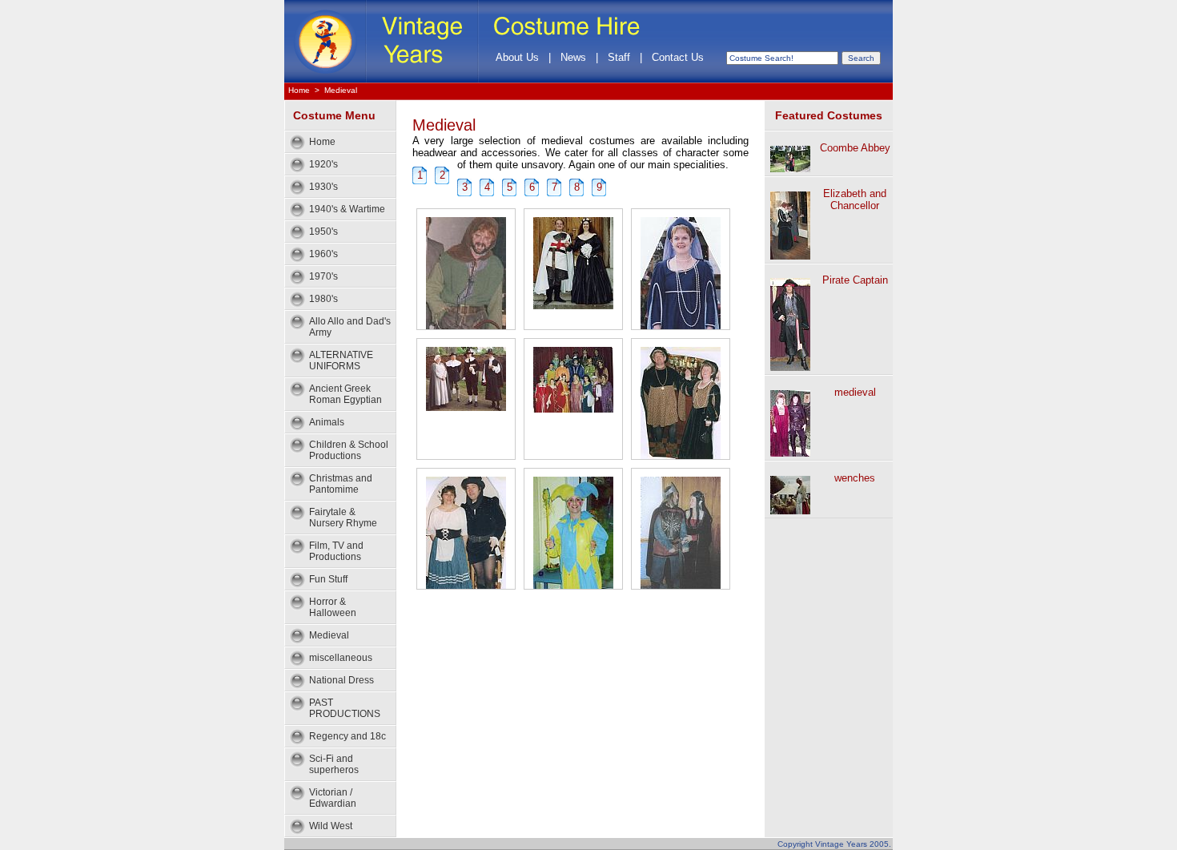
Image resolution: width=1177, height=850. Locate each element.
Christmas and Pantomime (340, 484)
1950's (323, 231)
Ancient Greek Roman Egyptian (345, 394)
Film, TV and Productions (336, 551)
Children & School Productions (348, 450)
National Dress (341, 680)
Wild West (330, 826)
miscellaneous (340, 657)
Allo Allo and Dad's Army (350, 327)
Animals (326, 422)
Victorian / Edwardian (332, 798)
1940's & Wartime (347, 209)
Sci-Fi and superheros (334, 764)
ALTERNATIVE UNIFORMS (341, 360)
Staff (619, 57)
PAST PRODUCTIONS (344, 708)
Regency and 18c (347, 736)
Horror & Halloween (332, 607)
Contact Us (678, 57)
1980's (323, 298)
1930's (323, 186)
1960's (323, 254)
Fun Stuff (328, 579)
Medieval (340, 90)
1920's (323, 164)
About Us (517, 57)
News (573, 57)
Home (299, 90)
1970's (323, 276)
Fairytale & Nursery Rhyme (343, 517)
